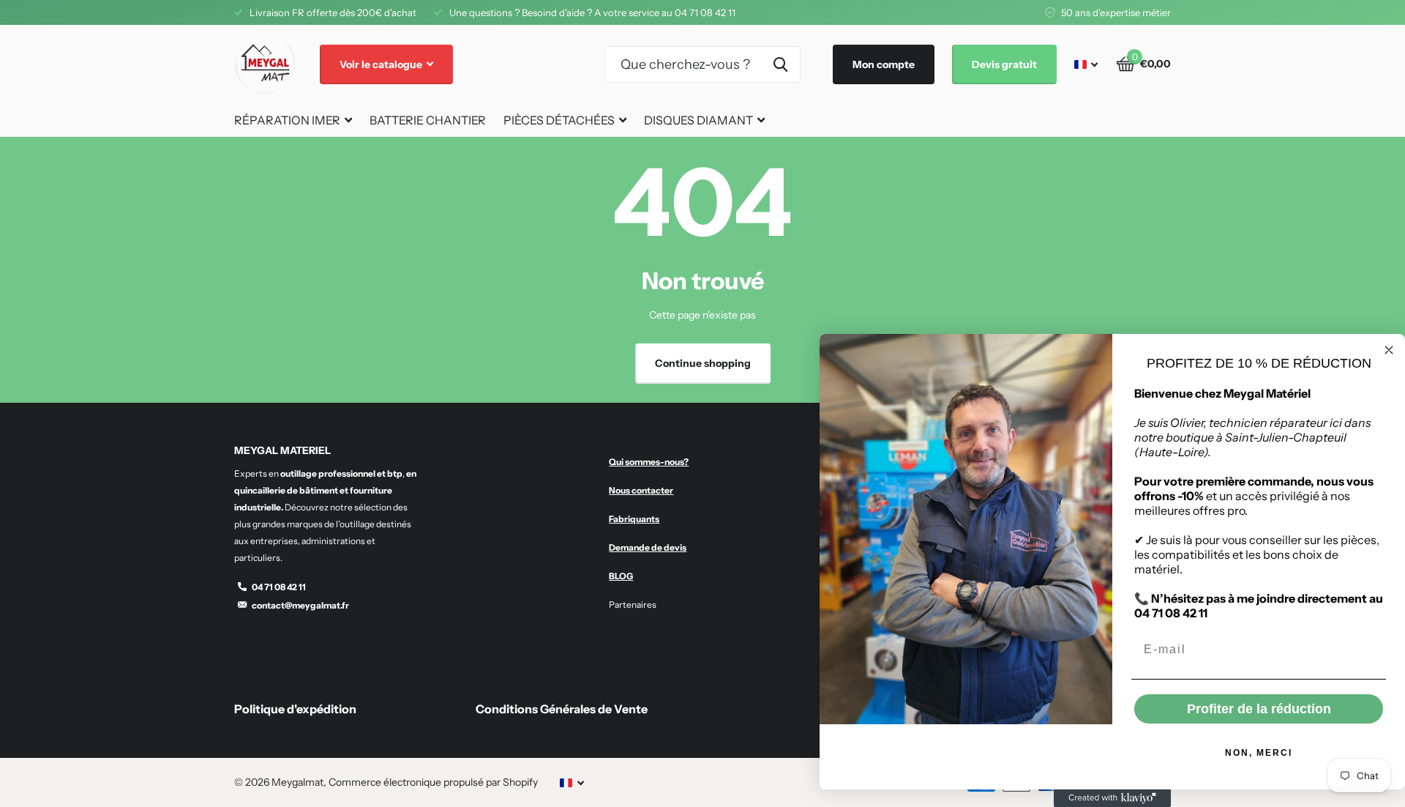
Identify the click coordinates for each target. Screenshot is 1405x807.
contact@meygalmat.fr (300, 605)
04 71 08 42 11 (279, 586)
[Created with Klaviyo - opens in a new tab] (1112, 798)
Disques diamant (698, 120)
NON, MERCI (1258, 753)
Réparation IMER (287, 120)
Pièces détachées (559, 120)
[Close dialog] (1389, 350)
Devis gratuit (1004, 64)
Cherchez (780, 64)
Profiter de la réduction (1259, 709)
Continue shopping (703, 363)
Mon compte (884, 64)
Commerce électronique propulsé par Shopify (433, 782)
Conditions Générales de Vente (562, 709)
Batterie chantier (428, 120)
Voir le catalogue (382, 64)
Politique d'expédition (295, 709)
